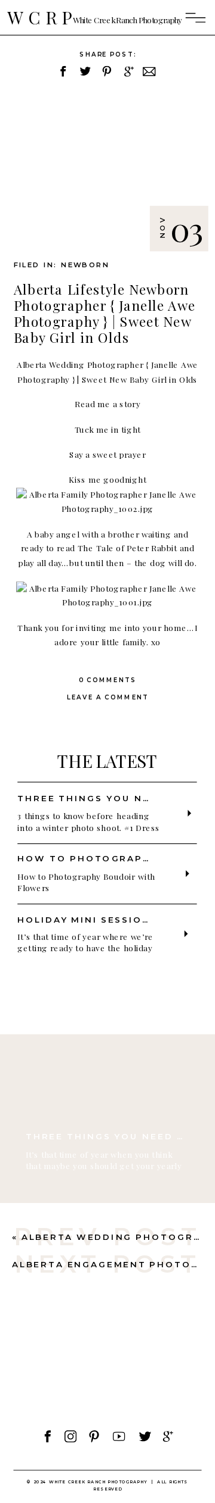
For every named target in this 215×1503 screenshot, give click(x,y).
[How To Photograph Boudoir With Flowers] (187, 873)
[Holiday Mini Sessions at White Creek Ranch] (186, 933)
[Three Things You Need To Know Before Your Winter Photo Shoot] (190, 813)
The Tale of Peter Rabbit (127, 548)
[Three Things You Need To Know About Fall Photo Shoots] (106, 1070)
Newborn (85, 265)
